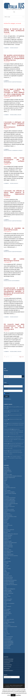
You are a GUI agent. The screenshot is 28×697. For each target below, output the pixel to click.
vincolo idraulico (7, 639)
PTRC (5, 587)
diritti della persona (8, 515)
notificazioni (6, 548)
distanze (6, 521)
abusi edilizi (6, 467)
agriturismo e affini (8, 474)
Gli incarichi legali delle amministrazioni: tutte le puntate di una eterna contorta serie (14, 326)
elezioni (5, 522)
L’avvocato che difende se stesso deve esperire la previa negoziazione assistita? (14, 193)
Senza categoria (7, 606)
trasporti (5, 628)
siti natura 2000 (7, 612)
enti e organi (6, 523)
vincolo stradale (7, 645)
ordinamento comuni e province (11, 555)
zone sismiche (7, 648)
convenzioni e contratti (17, 150)
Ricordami (7, 393)
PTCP (5, 586)
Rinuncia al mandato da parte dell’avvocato (14, 229)
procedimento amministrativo (10, 580)
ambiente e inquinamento (9, 477)
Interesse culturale (8, 544)
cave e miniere (7, 490)
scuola (5, 604)
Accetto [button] (13, 695)
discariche (6, 519)
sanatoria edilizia (7, 600)
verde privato (7, 633)
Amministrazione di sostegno (8, 659)
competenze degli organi (9, 499)
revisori (5, 597)
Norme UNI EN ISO (8, 547)
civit (5, 494)
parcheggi (6, 562)
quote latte (6, 594)
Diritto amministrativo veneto (10, 516)
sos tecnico (6, 615)
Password (6, 389)
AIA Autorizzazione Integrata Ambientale (13, 476)
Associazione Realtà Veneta (8, 660)
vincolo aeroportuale (8, 636)
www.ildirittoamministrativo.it (8, 670)
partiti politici (6, 565)
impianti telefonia (7, 536)
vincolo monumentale (8, 642)
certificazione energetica (9, 492)
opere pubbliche (7, 552)
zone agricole (7, 646)
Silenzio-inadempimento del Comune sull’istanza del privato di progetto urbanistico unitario (14, 425)
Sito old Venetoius (7, 668)
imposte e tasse (7, 538)
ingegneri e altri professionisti (10, 542)
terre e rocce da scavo (9, 619)
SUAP (5, 618)
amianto (5, 479)
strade (5, 616)
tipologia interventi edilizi (9, 622)
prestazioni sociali (8, 575)
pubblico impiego (7, 590)
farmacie (6, 528)
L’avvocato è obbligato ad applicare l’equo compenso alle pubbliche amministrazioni (14, 124)
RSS (14, 12)
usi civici (6, 631)
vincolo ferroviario (8, 638)
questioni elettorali (8, 591)
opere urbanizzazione (8, 554)
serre (5, 607)
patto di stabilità (7, 568)
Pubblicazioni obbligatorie (9, 589)
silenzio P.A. (6, 610)
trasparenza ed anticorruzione (10, 626)
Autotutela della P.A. (7, 662)
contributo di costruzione (9, 506)
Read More (18, 695)
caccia (5, 489)
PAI (4, 560)
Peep (5, 570)
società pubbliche (7, 613)
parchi (5, 564)
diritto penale (6, 518)
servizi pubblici (7, 609)
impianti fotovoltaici (8, 535)
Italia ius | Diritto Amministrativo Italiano (16, 685)
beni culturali (6, 486)
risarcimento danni (8, 599)
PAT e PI (6, 567)
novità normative (15, 280)
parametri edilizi (7, 561)
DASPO (5, 512)
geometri (6, 532)
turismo (5, 629)
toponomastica (7, 625)
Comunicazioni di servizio (9, 500)
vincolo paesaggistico (8, 644)
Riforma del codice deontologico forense (14, 259)
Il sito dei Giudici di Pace (8, 664)
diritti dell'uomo (7, 513)
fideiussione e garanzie (9, 529)
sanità (5, 602)
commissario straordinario (9, 497)
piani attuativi (7, 573)
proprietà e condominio (9, 583)
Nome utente (6, 384)
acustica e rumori (7, 471)
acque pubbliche (7, 470)
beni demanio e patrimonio (9, 487)
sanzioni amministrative (9, 603)
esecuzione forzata (8, 525)
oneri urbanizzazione (8, 551)
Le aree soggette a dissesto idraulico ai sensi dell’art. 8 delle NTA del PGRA (13, 458)
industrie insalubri (7, 541)
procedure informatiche (9, 581)
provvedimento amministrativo (10, 584)
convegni (6, 507)
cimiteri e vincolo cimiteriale (10, 493)
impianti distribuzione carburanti (11, 534)
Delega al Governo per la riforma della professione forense (14, 30)
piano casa (6, 574)
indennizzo (6, 539)
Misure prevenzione (8, 545)
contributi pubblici (7, 505)
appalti (15, 114)
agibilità (5, 473)
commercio (6, 496)
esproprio (6, 526)
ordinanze (6, 557)
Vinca (5, 635)
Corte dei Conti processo (9, 510)
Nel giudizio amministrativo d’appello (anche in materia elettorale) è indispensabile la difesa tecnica (14, 57)
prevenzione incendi (8, 577)
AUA (5, 483)
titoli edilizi (6, 623)
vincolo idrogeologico (8, 641)
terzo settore (6, 620)
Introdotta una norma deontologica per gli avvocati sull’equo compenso (14, 160)
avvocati (16, 47)
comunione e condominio (9, 502)
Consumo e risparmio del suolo (11, 503)
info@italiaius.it (8, 686)
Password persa (7, 399)
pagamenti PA (7, 558)
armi (5, 481)
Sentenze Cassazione (7, 666)
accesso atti (6, 468)
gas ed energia (7, 531)
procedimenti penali (8, 578)
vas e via (6, 632)
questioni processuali (17, 81)
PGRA (5, 571)
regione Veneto (7, 596)
